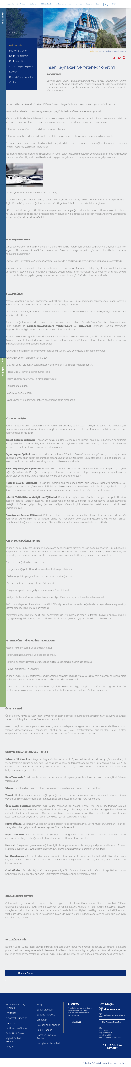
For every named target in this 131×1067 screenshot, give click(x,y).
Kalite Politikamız (18, 55)
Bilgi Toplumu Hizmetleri (111, 1022)
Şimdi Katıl (76, 1022)
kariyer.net (85, 325)
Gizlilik (12, 82)
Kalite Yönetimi (17, 61)
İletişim (89, 4)
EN (115, 4)
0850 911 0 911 (112, 1009)
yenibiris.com (64, 325)
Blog (97, 4)
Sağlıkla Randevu (46, 1014)
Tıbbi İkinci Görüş (15, 1033)
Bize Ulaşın (106, 1004)
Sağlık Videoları (45, 1009)
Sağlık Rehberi (44, 1030)
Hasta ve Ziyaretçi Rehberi (46, 1037)
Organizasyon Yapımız (21, 66)
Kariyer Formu (25, 973)
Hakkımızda (15, 45)
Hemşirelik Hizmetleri (48, 1043)
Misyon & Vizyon (18, 50)
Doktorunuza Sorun (16, 1028)
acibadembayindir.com (40, 325)
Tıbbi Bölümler (46, 4)
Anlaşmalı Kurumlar (63, 4)
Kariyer (13, 71)
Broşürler (42, 1019)
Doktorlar (33, 4)
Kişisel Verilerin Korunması (14, 1040)
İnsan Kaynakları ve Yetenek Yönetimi (113, 51)
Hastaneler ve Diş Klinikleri (15, 1006)
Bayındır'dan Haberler (21, 77)
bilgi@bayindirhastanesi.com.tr (114, 1015)
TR (113, 4)
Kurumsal (78, 4)
